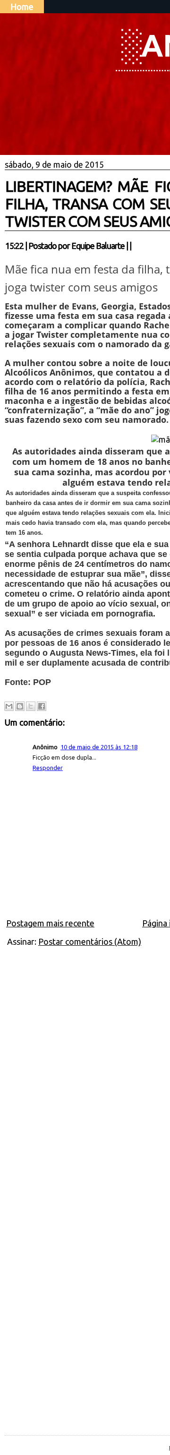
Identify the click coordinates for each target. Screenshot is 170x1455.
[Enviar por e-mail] (9, 706)
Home (22, 6)
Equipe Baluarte (98, 245)
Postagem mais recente (50, 923)
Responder (48, 767)
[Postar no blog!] (20, 706)
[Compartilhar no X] (30, 706)
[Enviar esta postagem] (134, 245)
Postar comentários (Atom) (89, 941)
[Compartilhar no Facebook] (41, 706)
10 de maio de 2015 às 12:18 (98, 747)
